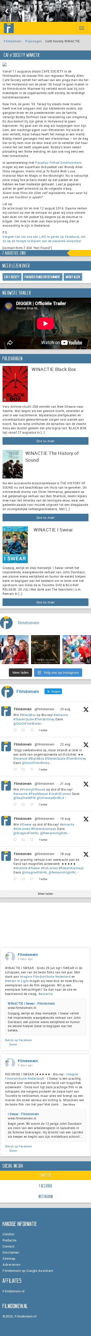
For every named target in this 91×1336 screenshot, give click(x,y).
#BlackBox (28, 715)
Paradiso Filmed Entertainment (58, 163)
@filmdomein (45, 709)
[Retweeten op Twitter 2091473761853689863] (24, 730)
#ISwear (26, 824)
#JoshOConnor (60, 794)
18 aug (65, 854)
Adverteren (11, 1264)
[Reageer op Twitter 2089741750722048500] (16, 879)
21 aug (65, 783)
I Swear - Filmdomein (23, 1114)
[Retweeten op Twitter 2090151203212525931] (24, 840)
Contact (9, 1246)
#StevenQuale (23, 719)
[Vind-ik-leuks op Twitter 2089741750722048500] (33, 879)
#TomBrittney (45, 719)
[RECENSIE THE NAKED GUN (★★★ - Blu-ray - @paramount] (14, 649)
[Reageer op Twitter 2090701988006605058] (16, 804)
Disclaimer (11, 1252)
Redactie (9, 1240)
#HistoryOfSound (33, 789)
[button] (7, 11)
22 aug (65, 744)
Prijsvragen (33, 41)
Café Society (12, 277)
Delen (13, 1044)
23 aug (65, 709)
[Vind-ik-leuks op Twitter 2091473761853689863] (33, 730)
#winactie (61, 715)
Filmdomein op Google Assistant (28, 1270)
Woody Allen (73, 277)
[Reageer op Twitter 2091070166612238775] (16, 769)
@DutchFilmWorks (27, 723)
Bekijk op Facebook (18, 1040)
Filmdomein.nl (14, 1291)
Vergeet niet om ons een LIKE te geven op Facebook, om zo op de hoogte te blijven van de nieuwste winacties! (44, 239)
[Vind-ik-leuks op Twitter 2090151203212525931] (33, 840)
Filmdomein (12, 41)
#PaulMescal (38, 794)
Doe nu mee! (45, 441)
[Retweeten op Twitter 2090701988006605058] (24, 804)
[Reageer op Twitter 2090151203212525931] (16, 840)
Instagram (46, 1197)
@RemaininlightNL (54, 833)
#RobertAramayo (43, 829)
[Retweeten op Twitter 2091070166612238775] (24, 769)
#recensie (20, 758)
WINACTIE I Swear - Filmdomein (31, 1003)
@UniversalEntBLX (50, 798)
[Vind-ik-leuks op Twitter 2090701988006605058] (33, 804)
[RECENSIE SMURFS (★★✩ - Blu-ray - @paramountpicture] (76, 649)
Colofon (8, 1234)
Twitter (45, 1175)
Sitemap (9, 1258)
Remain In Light (17, 981)
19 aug (65, 818)
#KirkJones (21, 829)
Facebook (45, 1186)
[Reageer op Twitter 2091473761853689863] (16, 730)
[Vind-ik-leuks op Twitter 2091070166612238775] (33, 769)
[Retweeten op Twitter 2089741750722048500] (24, 879)
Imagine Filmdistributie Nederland (45, 976)
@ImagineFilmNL (26, 833)
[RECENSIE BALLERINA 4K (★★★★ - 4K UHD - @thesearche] (45, 649)
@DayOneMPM (24, 798)
